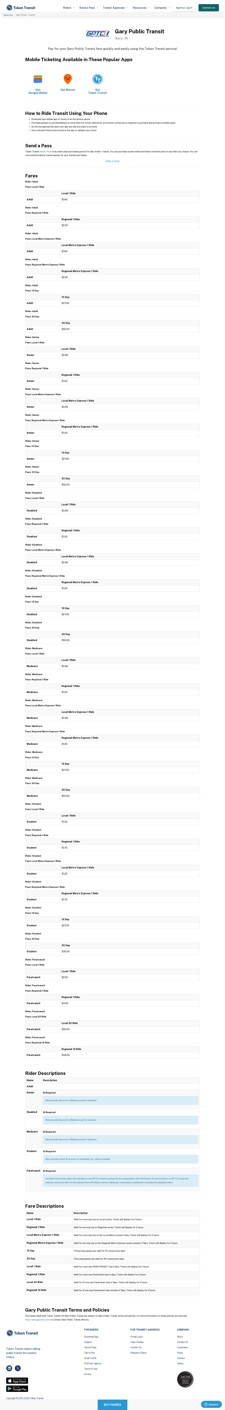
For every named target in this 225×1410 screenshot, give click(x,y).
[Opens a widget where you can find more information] (211, 1404)
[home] (21, 8)
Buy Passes (112, 1404)
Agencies (8, 15)
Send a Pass (46, 151)
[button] (69, 7)
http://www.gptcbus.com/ (37, 1319)
